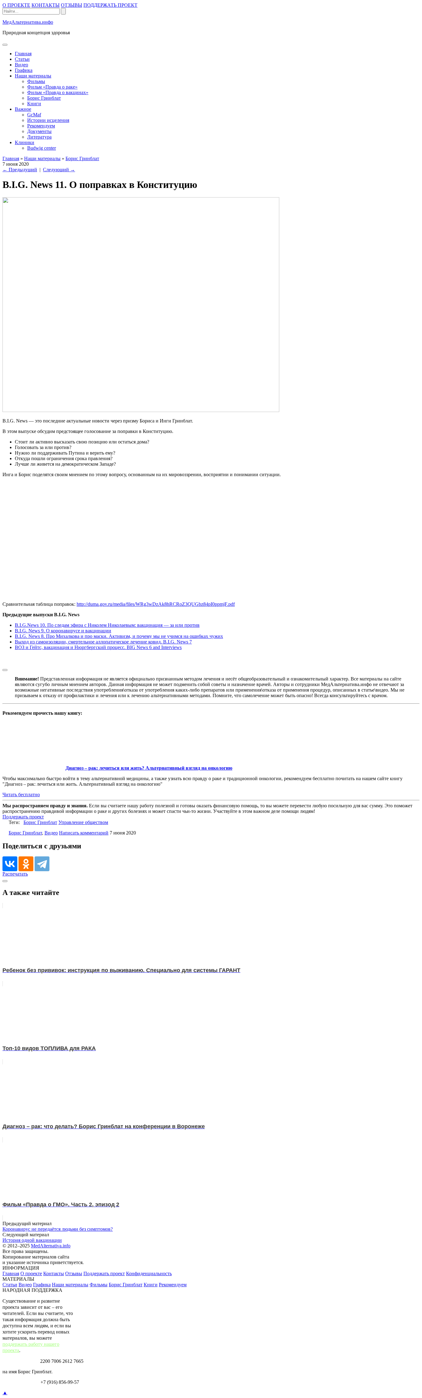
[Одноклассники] (26, 863)
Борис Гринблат (44, 98)
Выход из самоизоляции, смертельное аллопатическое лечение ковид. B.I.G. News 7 (103, 641)
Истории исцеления (48, 120)
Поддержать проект (23, 816)
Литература (39, 136)
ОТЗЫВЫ (71, 5)
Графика (23, 70)
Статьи (22, 59)
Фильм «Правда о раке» (52, 86)
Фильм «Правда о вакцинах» (57, 92)
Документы (39, 131)
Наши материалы (33, 75)
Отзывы (73, 1273)
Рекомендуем (41, 125)
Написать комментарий (83, 832)
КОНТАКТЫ (46, 5)
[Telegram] (42, 863)
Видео (21, 64)
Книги (34, 103)
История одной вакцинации (32, 1240)
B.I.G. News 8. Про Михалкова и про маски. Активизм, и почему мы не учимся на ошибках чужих (119, 636)
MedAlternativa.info (50, 1245)
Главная (23, 53)
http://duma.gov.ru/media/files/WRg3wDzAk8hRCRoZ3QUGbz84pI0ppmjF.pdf (156, 604)
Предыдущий (19, 169)
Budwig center (41, 148)
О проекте (31, 1273)
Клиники (24, 142)
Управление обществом (83, 822)
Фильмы (36, 81)
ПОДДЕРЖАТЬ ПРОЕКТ (110, 5)
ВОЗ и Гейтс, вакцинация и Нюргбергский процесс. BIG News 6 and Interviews (98, 647)
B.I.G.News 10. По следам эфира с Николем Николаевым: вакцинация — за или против (107, 625)
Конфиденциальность (149, 1273)
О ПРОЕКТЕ (16, 5)
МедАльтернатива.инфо (27, 22)
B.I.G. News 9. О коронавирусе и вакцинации (63, 630)
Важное (23, 109)
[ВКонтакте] (9, 863)
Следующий (59, 169)
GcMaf (34, 114)
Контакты (53, 1273)
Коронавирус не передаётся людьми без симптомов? (57, 1229)
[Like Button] (4, 670)
